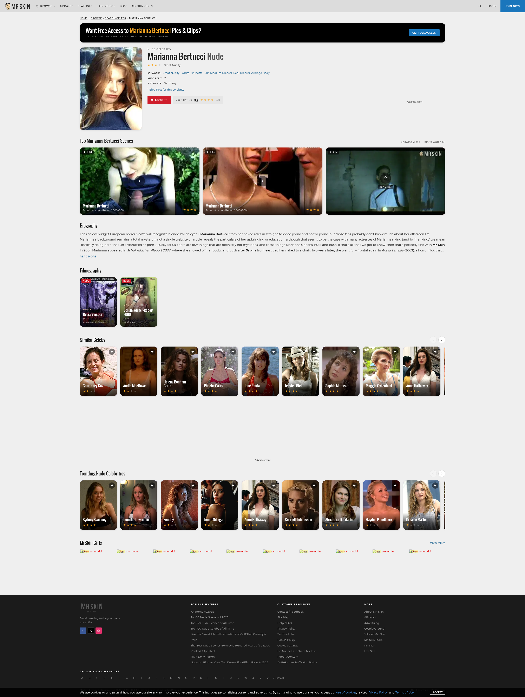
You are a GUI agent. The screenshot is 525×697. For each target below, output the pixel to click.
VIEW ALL (278, 677)
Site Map (283, 617)
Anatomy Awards (202, 611)
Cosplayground (374, 628)
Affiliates (370, 617)
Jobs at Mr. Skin (374, 634)
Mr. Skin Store (373, 640)
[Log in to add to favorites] (112, 352)
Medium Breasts (221, 72)
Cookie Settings (287, 645)
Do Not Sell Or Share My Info (296, 651)
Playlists (85, 6)
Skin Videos (106, 6)
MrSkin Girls (142, 6)
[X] (91, 630)
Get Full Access (424, 32)
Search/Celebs (115, 18)
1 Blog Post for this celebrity (165, 89)
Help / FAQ (284, 623)
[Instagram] (99, 630)
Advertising (371, 623)
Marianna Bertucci (96, 206)
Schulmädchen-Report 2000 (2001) (104, 210)
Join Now (512, 6)
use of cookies (346, 692)
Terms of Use (286, 634)
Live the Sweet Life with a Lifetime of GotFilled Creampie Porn (228, 636)
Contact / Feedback (290, 611)
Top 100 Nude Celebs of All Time (212, 628)
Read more (88, 256)
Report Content (287, 656)
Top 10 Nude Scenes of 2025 (209, 617)
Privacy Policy (286, 628)
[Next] (441, 339)
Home (83, 18)
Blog (123, 6)
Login (492, 6)
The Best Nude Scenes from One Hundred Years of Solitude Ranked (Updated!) (230, 648)
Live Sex (369, 651)
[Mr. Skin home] (17, 6)
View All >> (437, 543)
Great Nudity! (171, 72)
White (185, 72)
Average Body (260, 72)
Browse (46, 6)
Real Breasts (241, 72)
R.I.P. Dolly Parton (203, 656)
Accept (438, 692)
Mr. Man (369, 645)
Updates (66, 6)
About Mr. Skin (374, 611)
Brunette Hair (200, 72)
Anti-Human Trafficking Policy (297, 662)
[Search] (480, 6)
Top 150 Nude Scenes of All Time (212, 623)
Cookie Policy (286, 640)
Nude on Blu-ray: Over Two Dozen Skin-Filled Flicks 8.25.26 (229, 662)
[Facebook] (83, 630)
